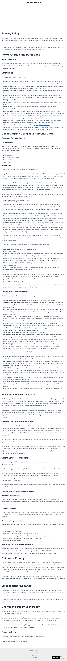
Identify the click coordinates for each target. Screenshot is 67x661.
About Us (33, 655)
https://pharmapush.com (42, 125)
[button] (64, 3)
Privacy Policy (33, 650)
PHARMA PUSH (33, 2)
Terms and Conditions (33, 653)
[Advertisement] (33, 17)
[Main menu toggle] (3, 3)
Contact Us (33, 657)
